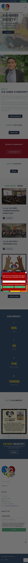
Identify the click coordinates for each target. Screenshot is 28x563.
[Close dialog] (26, 272)
